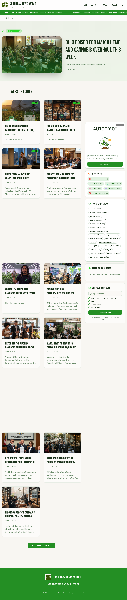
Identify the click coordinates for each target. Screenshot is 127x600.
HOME (85, 5)
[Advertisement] (41, 230)
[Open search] (122, 4)
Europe (94, 301)
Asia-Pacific (96, 304)
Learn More (103, 164)
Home (10, 18)
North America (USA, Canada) (103, 298)
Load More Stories (43, 545)
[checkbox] (89, 298)
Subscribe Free (105, 312)
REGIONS (93, 5)
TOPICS (104, 5)
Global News (96, 307)
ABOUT (114, 5)
